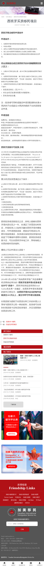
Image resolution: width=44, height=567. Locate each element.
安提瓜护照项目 (8, 342)
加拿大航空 (36, 497)
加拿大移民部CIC (11, 494)
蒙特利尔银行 (18, 503)
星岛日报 (14, 500)
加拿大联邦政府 (24, 494)
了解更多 (13, 404)
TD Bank (38, 500)
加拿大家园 (26, 497)
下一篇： (8, 324)
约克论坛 (18, 497)
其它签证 (9, 17)
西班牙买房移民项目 (10, 338)
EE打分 (27, 503)
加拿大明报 (22, 500)
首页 (2, 17)
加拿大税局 (34, 494)
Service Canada (8, 497)
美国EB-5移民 (8, 335)
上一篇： (7, 322)
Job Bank (31, 500)
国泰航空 (6, 500)
